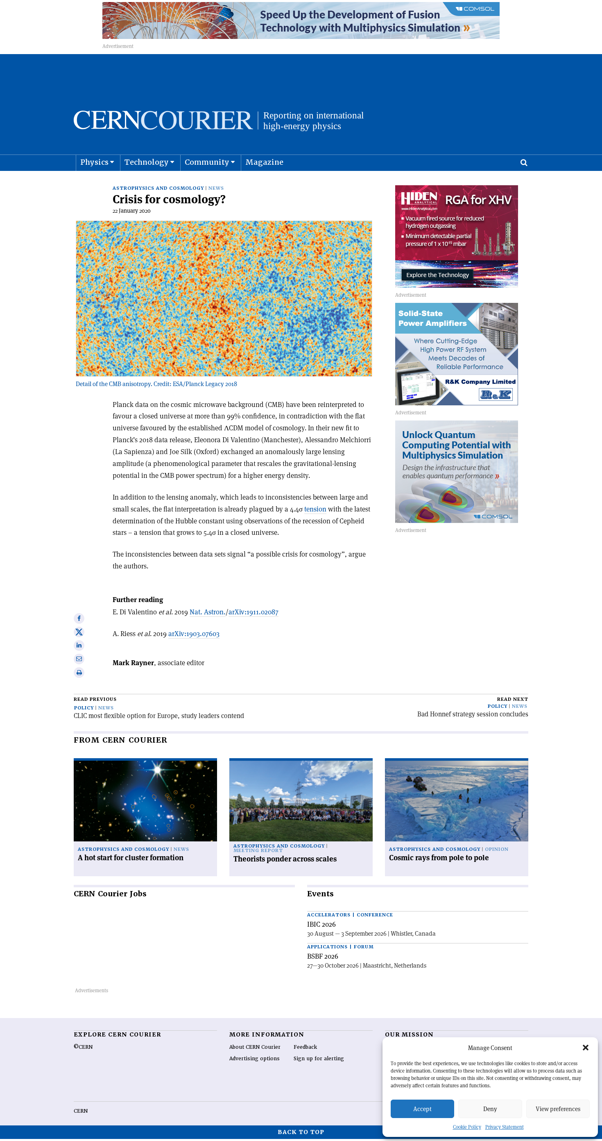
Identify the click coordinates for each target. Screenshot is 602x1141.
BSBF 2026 (322, 956)
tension (315, 509)
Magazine (264, 162)
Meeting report (258, 850)
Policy (84, 708)
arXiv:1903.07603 (194, 633)
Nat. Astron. (208, 611)
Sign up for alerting (319, 1058)
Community (207, 162)
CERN (81, 1111)
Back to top (301, 1132)
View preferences (558, 1109)
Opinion (497, 849)
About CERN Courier (255, 1047)
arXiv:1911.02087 (253, 611)
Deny (490, 1109)
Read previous (95, 699)
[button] (586, 1047)
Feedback (305, 1047)
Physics (94, 162)
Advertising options (254, 1058)
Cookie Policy (467, 1127)
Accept (422, 1109)
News (216, 188)
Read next (512, 699)
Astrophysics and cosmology (158, 188)
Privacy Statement (504, 1127)
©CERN (83, 1047)
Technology (146, 162)
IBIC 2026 (321, 924)
